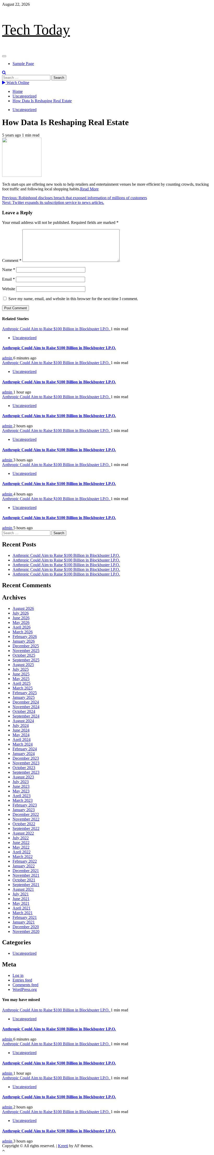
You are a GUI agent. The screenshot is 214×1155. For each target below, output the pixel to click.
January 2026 (24, 641)
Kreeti (63, 1146)
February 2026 (25, 636)
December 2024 (26, 702)
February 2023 (25, 805)
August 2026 (23, 608)
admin (7, 358)
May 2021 (21, 903)
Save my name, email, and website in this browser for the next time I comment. (73, 298)
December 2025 (26, 646)
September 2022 (26, 828)
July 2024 (21, 725)
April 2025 (22, 683)
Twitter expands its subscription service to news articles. (53, 202)
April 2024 (22, 739)
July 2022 (21, 838)
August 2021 (23, 889)
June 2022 (21, 842)
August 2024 (23, 721)
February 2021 (25, 917)
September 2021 (26, 884)
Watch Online (17, 82)
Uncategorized (25, 109)
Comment (11, 260)
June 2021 (21, 898)
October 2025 (24, 655)
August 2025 (23, 664)
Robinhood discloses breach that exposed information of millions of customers (74, 198)
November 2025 (26, 650)
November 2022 (26, 819)
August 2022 (23, 833)
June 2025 (21, 674)
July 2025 (21, 669)
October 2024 (24, 711)
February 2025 (25, 693)
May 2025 (21, 678)
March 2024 (23, 744)
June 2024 (21, 730)
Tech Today (36, 30)
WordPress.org (25, 989)
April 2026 (22, 627)
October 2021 (24, 880)
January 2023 (24, 810)
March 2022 (23, 856)
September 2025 (26, 660)
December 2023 (26, 758)
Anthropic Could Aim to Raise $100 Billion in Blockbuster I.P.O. (56, 329)
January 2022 (24, 866)
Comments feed (25, 985)
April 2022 (22, 852)
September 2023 (26, 772)
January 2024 (24, 753)
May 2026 (21, 622)
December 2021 (26, 870)
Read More (89, 189)
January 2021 (24, 922)
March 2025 (23, 688)
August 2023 (23, 777)
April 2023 (22, 795)
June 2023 (21, 786)
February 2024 (25, 749)
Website (8, 289)
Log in (18, 975)
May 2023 (21, 791)
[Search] (4, 72)
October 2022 (24, 824)
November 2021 (26, 875)
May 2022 (21, 847)
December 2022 (26, 814)
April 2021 (22, 908)
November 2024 (26, 707)
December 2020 (26, 927)
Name (8, 269)
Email (8, 279)
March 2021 (23, 913)
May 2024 (21, 735)
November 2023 (26, 763)
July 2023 (21, 781)
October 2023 (24, 767)
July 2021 (21, 894)
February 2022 (25, 861)
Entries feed (22, 980)
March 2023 (23, 800)
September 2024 (26, 716)
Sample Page (23, 63)
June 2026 (21, 618)
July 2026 (21, 613)
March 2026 (23, 632)
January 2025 (24, 697)
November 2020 (26, 931)
